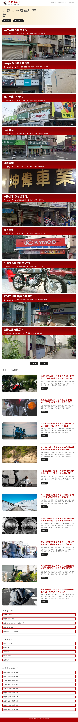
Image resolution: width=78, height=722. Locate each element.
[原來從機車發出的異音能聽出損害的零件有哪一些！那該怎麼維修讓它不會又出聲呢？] (39, 526)
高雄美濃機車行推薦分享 (10, 697)
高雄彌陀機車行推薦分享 (10, 701)
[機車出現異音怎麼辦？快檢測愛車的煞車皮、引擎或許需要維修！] (39, 597)
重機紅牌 (6, 660)
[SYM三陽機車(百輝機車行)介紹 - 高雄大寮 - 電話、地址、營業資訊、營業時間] (39, 298)
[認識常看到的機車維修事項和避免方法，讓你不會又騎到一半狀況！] (39, 431)
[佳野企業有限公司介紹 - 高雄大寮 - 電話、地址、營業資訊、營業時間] (39, 331)
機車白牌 (6, 648)
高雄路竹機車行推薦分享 (10, 693)
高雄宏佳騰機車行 (8, 619)
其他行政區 (18, 21)
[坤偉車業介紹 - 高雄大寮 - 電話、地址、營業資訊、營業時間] (39, 165)
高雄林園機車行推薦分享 (10, 685)
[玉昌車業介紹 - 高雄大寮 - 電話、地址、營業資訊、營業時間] (39, 131)
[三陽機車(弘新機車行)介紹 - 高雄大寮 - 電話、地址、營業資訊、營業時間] (39, 198)
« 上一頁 (34, 363)
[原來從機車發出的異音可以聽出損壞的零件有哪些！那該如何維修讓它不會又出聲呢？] (39, 573)
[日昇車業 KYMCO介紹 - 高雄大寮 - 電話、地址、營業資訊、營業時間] (39, 98)
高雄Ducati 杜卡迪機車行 (11, 631)
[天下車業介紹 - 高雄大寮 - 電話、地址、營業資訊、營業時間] (39, 231)
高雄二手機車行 (8, 615)
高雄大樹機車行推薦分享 (10, 676)
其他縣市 (7, 21)
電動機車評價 (7, 656)
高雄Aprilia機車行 (9, 627)
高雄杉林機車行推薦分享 (10, 705)
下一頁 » (44, 363)
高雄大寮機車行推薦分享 (10, 672)
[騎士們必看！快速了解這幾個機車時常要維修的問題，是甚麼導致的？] (39, 454)
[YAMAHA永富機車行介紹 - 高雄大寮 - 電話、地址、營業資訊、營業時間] (39, 31)
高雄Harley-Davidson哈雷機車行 (13, 623)
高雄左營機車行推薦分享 (10, 680)
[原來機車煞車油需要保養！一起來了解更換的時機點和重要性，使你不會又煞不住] (39, 549)
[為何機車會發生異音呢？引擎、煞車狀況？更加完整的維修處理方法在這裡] (39, 383)
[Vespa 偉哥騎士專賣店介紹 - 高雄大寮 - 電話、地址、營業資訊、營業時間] (39, 65)
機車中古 (6, 652)
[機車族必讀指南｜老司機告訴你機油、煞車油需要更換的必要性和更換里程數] (39, 407)
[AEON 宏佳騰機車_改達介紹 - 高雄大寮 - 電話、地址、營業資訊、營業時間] (39, 264)
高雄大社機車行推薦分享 (10, 689)
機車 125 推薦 (7, 643)
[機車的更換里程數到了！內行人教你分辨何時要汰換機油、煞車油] (39, 502)
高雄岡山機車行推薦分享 (10, 709)
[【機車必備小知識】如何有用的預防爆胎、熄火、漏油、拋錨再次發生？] (39, 478)
